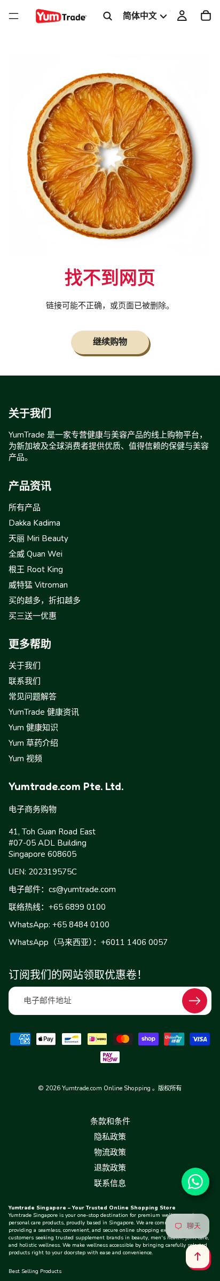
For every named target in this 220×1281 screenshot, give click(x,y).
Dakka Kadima (34, 522)
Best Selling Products (35, 1271)
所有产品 (25, 507)
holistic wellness (39, 1245)
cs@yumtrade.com (82, 889)
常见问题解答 (33, 696)
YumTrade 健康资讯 (44, 712)
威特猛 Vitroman (38, 584)
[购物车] (206, 16)
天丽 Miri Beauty (38, 538)
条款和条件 (110, 1121)
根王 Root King (36, 569)
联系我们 (25, 681)
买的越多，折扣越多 (45, 600)
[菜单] (13, 16)
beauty (139, 1237)
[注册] (194, 1000)
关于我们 (25, 665)
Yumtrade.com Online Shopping (106, 1088)
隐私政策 (110, 1136)
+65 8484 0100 (80, 924)
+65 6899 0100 (77, 907)
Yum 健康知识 (33, 727)
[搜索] (108, 16)
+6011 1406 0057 (134, 942)
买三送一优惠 (33, 615)
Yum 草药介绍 (33, 743)
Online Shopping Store (142, 1208)
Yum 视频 (25, 758)
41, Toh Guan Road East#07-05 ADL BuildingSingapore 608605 (52, 843)
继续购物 (110, 341)
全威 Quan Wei (35, 553)
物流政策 (110, 1152)
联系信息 (110, 1183)
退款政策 (110, 1167)
